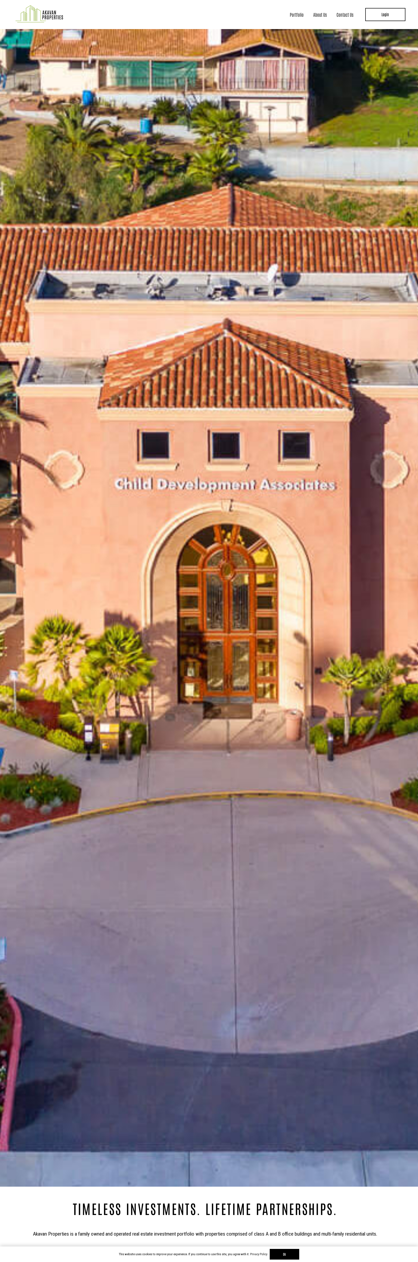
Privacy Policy (258, 1254)
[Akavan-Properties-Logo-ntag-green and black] (39, 14)
